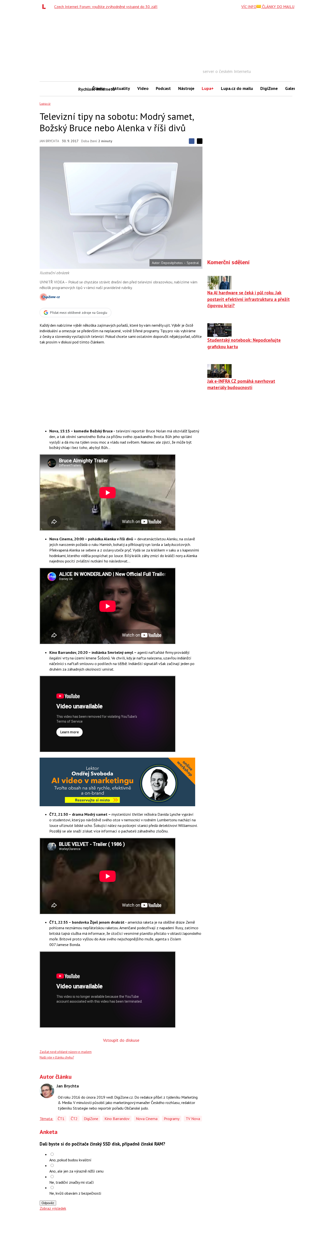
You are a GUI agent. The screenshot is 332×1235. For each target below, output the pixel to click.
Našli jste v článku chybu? (57, 1057)
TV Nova (193, 1118)
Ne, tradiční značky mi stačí (71, 1182)
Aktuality (121, 88)
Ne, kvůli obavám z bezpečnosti (75, 1193)
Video (143, 88)
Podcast (163, 88)
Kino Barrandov (117, 1118)
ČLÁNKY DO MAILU (277, 6)
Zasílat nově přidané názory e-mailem (66, 1052)
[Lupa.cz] (45, 6)
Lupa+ (208, 88)
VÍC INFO (248, 6)
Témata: (46, 1118)
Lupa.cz (45, 103)
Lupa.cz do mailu (237, 88)
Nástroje (186, 88)
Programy (171, 1118)
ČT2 (74, 1118)
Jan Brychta (49, 141)
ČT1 (61, 1118)
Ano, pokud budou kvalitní (70, 1159)
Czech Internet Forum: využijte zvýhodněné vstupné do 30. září (105, 6)
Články (98, 88)
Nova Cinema (146, 1118)
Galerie (292, 88)
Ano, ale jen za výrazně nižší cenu (76, 1171)
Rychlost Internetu (83, 89)
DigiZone (269, 88)
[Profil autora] (47, 1091)
